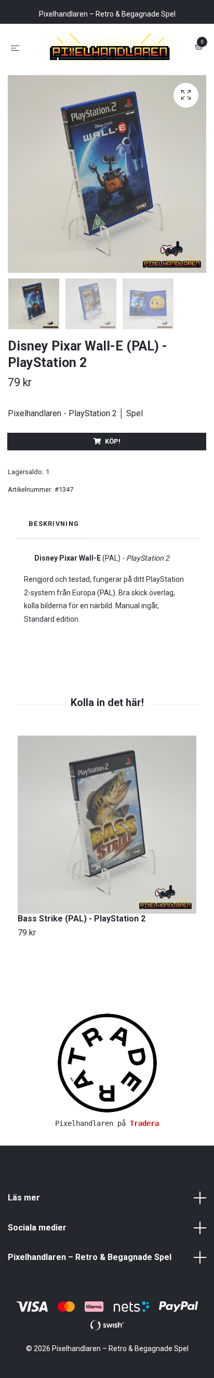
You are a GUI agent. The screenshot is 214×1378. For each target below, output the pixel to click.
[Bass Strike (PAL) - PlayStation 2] (107, 869)
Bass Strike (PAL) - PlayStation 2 (81, 962)
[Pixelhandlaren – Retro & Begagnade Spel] (107, 69)
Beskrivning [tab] (54, 567)
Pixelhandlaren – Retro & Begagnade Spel (89, 1302)
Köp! (113, 485)
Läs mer (24, 1242)
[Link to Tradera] (107, 1106)
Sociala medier (37, 1272)
